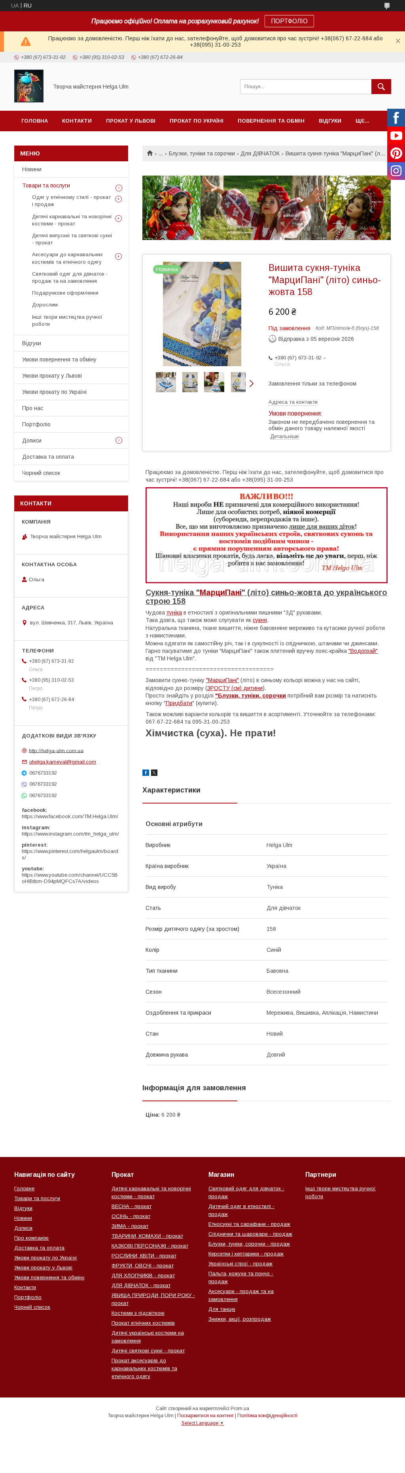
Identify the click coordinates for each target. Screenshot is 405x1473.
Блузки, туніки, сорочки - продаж (249, 1244)
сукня (260, 620)
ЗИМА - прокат (130, 1226)
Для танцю (221, 1309)
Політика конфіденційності (267, 1415)
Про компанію (31, 1238)
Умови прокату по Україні (54, 392)
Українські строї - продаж (240, 1264)
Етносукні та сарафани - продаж (249, 1224)
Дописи (32, 440)
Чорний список (41, 473)
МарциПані (221, 592)
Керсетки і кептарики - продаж (246, 1254)
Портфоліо (36, 424)
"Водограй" (363, 651)
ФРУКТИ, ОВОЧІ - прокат (143, 1266)
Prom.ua (240, 1408)
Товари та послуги (46, 185)
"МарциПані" (222, 680)
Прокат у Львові (130, 121)
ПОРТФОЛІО (289, 21)
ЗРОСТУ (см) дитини (235, 688)
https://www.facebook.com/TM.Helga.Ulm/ (70, 816)
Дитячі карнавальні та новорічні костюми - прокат (72, 220)
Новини (32, 169)
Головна (34, 121)
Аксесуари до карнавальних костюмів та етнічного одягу (67, 258)
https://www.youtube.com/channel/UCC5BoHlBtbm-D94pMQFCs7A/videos (70, 878)
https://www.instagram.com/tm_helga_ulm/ (70, 834)
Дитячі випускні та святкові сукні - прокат (72, 239)
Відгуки (330, 121)
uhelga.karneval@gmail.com (62, 762)
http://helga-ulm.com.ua (56, 750)
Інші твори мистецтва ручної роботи (67, 320)
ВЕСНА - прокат (131, 1206)
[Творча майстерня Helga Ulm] (29, 100)
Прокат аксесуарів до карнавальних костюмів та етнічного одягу (144, 1368)
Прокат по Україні (196, 121)
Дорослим (45, 305)
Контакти (77, 121)
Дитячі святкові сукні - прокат (148, 1351)
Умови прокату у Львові (52, 376)
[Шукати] (381, 86)
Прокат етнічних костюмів (143, 1323)
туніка (174, 612)
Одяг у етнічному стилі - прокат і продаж (71, 200)
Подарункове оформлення (65, 293)
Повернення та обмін (271, 121)
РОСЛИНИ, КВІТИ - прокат (144, 1256)
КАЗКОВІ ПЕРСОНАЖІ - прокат (150, 1246)
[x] (154, 774)
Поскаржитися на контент (205, 1415)
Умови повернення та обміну (59, 359)
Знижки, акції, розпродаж (239, 1319)
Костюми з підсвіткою (138, 1313)
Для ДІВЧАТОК (260, 153)
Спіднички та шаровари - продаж (250, 1234)
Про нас (32, 408)
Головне (24, 1188)
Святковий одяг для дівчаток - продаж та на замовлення (70, 277)
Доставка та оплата (48, 457)
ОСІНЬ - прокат (131, 1216)
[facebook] (145, 774)
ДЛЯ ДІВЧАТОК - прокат (141, 1285)
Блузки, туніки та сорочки (202, 153)
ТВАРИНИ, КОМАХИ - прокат (147, 1236)
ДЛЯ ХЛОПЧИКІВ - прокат (143, 1275)
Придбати (179, 703)
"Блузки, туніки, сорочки (250, 695)
